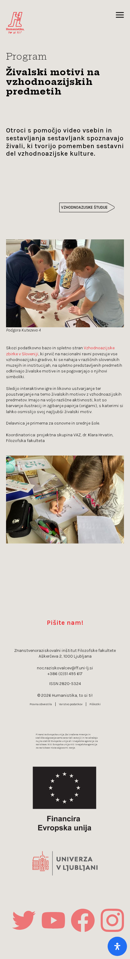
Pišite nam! (65, 622)
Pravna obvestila (41, 704)
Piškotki (95, 704)
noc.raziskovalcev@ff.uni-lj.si (65, 668)
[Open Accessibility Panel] (117, 946)
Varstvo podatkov (71, 704)
